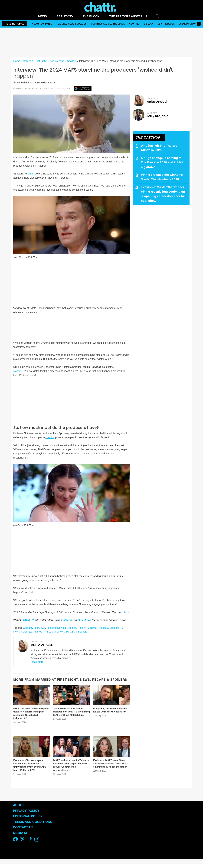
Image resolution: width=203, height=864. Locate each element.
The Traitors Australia (128, 16)
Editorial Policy (28, 816)
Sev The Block (166, 24)
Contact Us (23, 827)
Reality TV (64, 16)
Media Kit (21, 833)
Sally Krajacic (157, 116)
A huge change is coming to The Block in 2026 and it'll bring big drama (164, 162)
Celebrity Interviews (34, 628)
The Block (91, 16)
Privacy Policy (26, 810)
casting (50, 437)
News (42, 16)
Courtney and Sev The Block (108, 24)
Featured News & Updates (71, 24)
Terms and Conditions (32, 821)
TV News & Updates (41, 24)
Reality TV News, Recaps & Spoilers (98, 628)
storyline (18, 371)
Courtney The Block (141, 24)
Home (16, 61)
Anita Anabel (157, 101)
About (18, 805)
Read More (37, 662)
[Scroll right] (199, 24)
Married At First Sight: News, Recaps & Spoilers (49, 61)
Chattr (30, 173)
